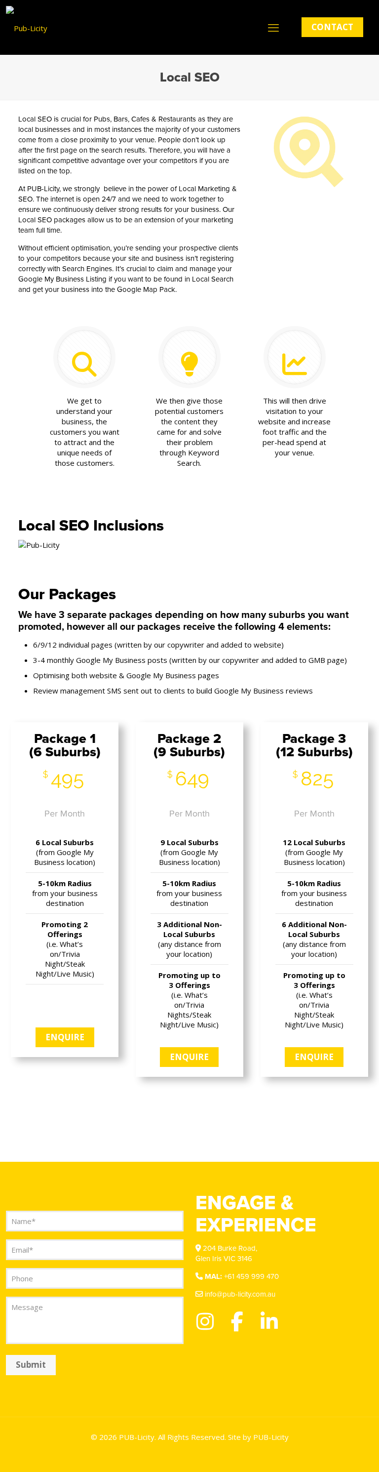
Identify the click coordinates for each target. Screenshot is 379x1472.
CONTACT (332, 27)
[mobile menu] (273, 27)
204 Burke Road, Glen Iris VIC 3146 (226, 1253)
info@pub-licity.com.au (239, 1294)
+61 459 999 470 (242, 1276)
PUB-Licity (271, 1437)
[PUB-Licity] (26, 27)
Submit (31, 1364)
